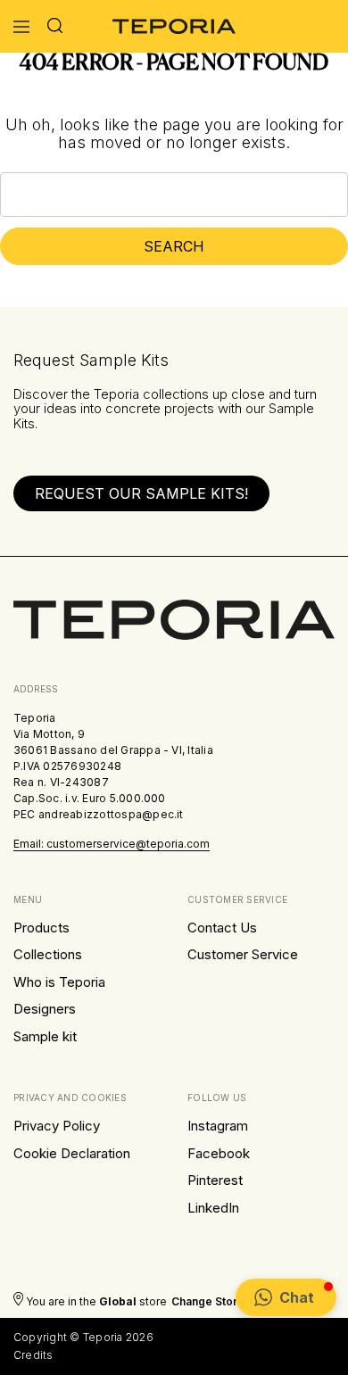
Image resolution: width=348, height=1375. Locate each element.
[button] (286, 1297)
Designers (44, 1008)
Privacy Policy (56, 1125)
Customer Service (242, 954)
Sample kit (45, 1036)
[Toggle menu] (21, 26)
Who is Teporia (59, 981)
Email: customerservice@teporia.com (111, 843)
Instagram (217, 1125)
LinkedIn (213, 1207)
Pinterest (215, 1180)
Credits (33, 1355)
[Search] (54, 26)
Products (41, 927)
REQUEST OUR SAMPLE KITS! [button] (141, 493)
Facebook (218, 1153)
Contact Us (222, 927)
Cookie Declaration (71, 1153)
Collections (47, 954)
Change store (207, 1301)
